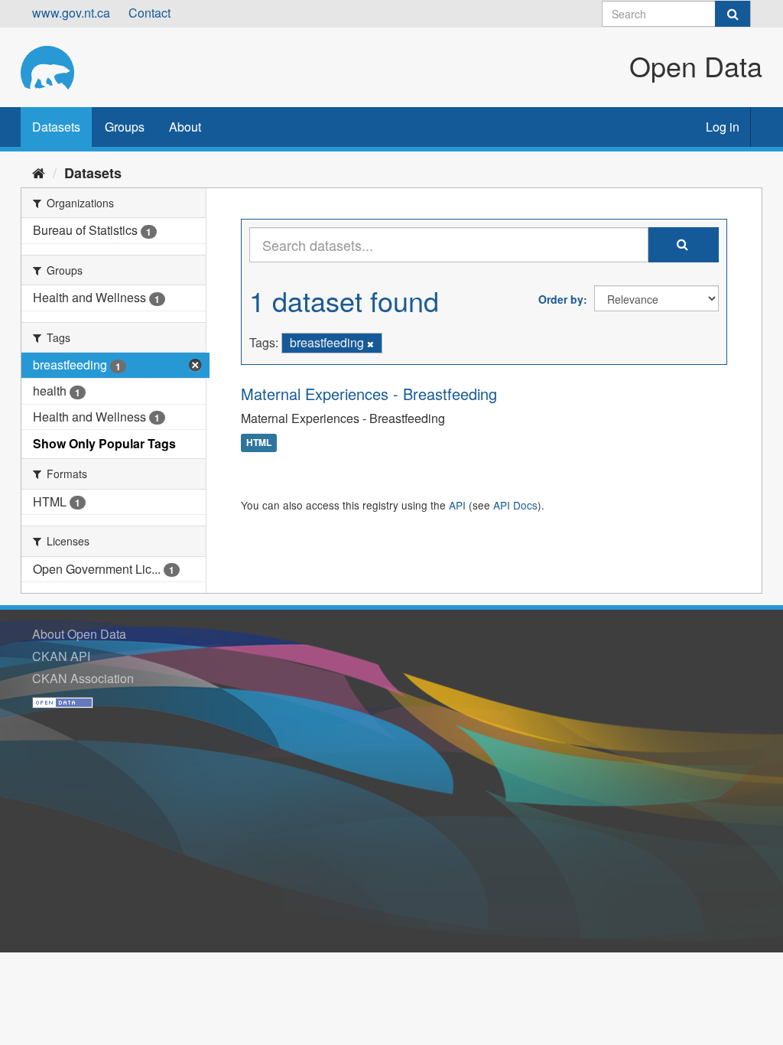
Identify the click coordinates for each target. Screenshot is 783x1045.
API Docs (515, 505)
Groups (125, 126)
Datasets (56, 126)
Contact (149, 12)
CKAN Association (83, 678)
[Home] (38, 172)
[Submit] (732, 14)
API (457, 505)
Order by (560, 299)
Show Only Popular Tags (104, 443)
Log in (722, 126)
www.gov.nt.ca (71, 12)
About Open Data (79, 634)
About (185, 126)
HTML (258, 443)
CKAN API (61, 656)
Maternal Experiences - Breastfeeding (369, 394)
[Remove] (370, 343)
